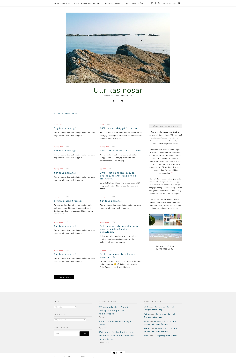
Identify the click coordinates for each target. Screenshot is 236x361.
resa (102, 124)
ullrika (147, 307)
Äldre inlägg (65, 277)
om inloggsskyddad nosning (87, 3)
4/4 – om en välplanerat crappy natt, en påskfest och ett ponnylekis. (119, 228)
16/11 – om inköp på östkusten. (119, 128)
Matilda (147, 314)
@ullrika (119, 353)
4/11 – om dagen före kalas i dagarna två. (117, 255)
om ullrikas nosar (62, 3)
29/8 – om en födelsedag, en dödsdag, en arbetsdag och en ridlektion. (118, 175)
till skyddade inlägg (134, 3)
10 (110, 124)
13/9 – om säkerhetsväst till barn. (121, 150)
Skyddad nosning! (65, 128)
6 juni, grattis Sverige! (68, 200)
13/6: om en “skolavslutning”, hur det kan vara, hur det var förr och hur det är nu (116, 335)
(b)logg (103, 169)
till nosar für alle (112, 3)
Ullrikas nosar (118, 90)
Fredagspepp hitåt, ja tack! (166, 336)
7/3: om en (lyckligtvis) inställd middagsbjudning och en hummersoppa (114, 310)
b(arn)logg (58, 124)
